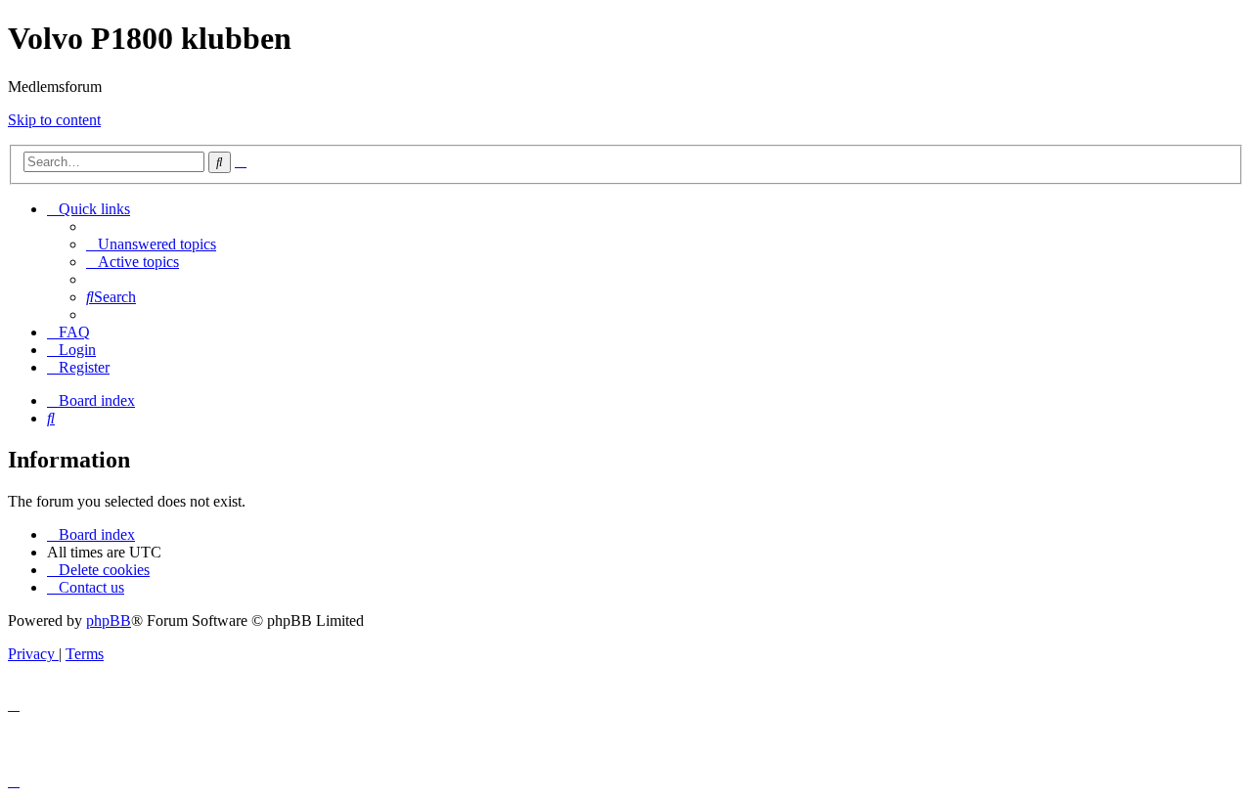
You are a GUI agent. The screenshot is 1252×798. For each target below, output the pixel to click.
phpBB (108, 620)
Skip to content (54, 119)
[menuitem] (151, 244)
